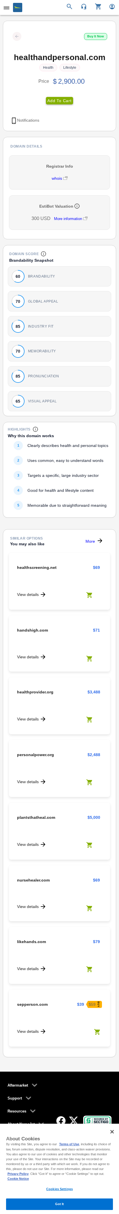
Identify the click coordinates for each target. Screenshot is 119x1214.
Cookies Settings (59, 1189)
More (90, 541)
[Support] (82, 6)
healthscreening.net (37, 567)
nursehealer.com (33, 880)
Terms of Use (69, 1144)
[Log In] (109, 6)
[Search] (70, 6)
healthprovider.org (35, 692)
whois (57, 178)
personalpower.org (35, 754)
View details (28, 594)
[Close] (112, 1131)
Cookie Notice (18, 1178)
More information (68, 219)
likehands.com (31, 941)
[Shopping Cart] (96, 6)
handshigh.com (32, 630)
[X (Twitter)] (73, 1120)
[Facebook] (61, 1120)
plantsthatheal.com (36, 817)
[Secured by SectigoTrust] (97, 1121)
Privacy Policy (18, 1173)
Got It (59, 1204)
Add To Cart (59, 100)
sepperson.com (32, 1004)
